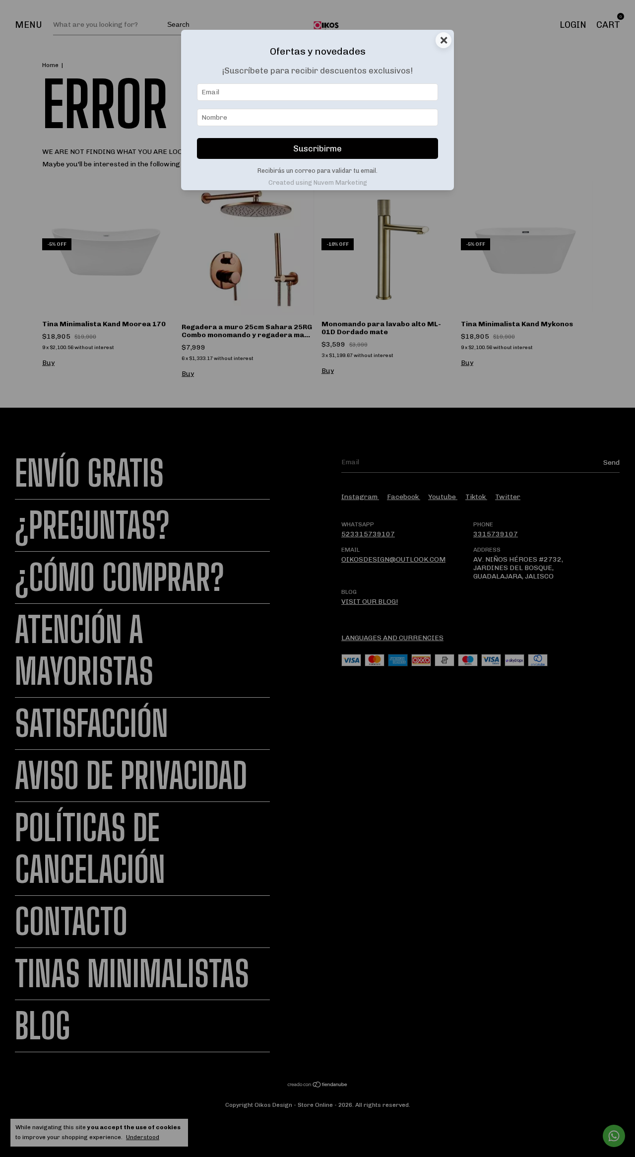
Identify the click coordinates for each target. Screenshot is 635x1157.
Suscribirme (317, 148)
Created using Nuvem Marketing (317, 182)
